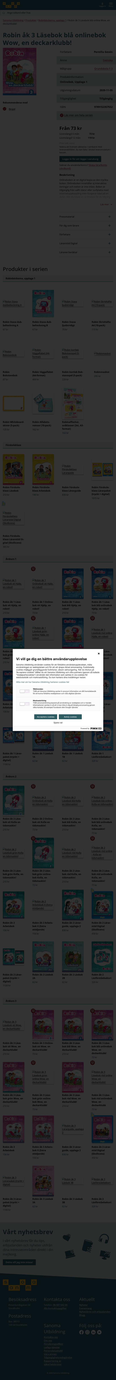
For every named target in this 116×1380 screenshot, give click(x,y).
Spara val (58, 723)
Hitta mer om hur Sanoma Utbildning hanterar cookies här (42, 682)
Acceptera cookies (45, 717)
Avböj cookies (70, 717)
